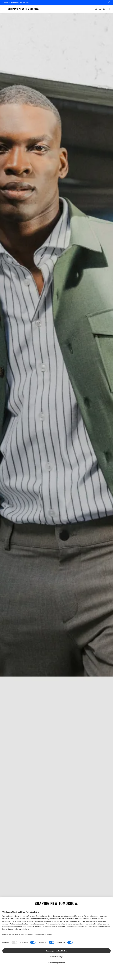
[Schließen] (109, 2)
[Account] (104, 9)
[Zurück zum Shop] (56, 491)
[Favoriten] (100, 9)
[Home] (23, 9)
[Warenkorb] (108, 9)
